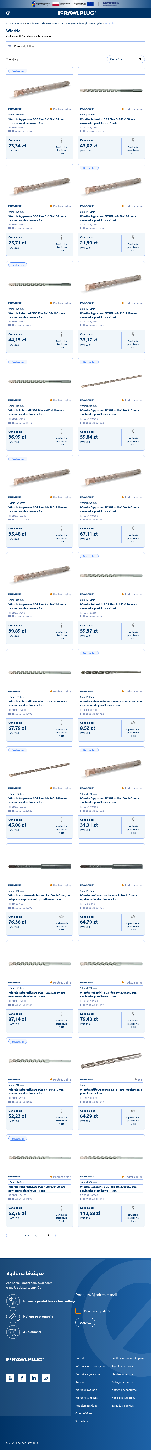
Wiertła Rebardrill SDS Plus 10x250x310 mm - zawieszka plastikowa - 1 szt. (37, 994)
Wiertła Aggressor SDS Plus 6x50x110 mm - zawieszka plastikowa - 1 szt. (108, 218)
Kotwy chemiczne (123, 1382)
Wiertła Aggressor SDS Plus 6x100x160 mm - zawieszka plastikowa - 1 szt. (37, 121)
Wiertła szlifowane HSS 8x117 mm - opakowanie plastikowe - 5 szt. (111, 1091)
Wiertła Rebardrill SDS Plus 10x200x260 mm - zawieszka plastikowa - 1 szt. (109, 994)
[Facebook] (22, 1378)
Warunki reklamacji (87, 1397)
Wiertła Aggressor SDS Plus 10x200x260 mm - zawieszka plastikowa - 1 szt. (37, 800)
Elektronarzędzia (122, 1374)
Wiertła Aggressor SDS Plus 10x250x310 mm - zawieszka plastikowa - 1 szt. (109, 412)
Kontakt (81, 1358)
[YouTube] (10, 1378)
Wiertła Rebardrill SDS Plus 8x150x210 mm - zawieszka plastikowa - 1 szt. (108, 606)
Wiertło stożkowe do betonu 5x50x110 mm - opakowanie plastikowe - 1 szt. (108, 897)
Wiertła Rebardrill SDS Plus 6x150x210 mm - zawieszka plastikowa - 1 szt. (36, 1091)
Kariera (80, 1382)
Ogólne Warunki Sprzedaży (86, 1417)
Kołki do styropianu (123, 1397)
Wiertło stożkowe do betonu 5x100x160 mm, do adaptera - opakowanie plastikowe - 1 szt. (39, 897)
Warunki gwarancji (87, 1389)
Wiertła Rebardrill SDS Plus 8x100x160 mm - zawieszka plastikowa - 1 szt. (36, 315)
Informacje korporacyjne (91, 1366)
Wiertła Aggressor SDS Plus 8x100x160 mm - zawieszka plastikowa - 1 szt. (37, 218)
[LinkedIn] (34, 1378)
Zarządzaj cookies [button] (123, 1405)
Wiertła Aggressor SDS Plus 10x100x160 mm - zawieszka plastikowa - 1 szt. (109, 800)
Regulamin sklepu (87, 1405)
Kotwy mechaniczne (124, 1389)
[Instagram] (46, 1378)
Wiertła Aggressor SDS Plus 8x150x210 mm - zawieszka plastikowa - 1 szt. (108, 315)
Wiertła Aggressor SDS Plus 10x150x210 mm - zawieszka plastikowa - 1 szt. (37, 509)
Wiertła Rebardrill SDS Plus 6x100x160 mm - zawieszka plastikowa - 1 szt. (108, 121)
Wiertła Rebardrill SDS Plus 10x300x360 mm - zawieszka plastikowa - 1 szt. (109, 1188)
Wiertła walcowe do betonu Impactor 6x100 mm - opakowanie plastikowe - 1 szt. (111, 703)
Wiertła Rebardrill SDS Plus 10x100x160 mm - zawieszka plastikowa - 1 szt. (37, 1188)
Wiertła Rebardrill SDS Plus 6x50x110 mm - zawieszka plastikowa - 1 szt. (36, 412)
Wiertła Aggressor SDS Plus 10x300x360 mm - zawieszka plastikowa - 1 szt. (109, 509)
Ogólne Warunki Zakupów (128, 1358)
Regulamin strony (123, 1366)
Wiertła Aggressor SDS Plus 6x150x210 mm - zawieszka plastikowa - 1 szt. (37, 606)
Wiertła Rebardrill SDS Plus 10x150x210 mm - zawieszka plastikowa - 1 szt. (37, 703)
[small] (39, 90)
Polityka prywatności (88, 1374)
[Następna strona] (49, 1235)
